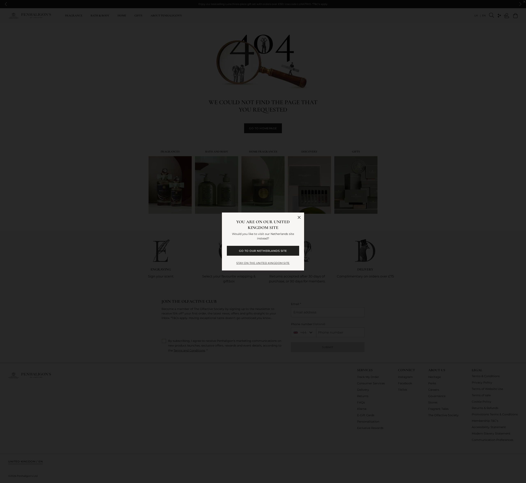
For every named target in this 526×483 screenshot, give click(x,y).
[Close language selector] (299, 217)
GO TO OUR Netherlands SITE (263, 250)
